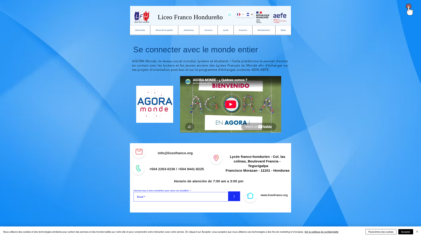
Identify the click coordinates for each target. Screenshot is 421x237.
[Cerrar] (417, 231)
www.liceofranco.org (274, 195)
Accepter (405, 231)
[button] (208, 30)
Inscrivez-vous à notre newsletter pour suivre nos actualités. (161, 190)
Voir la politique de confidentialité (321, 231)
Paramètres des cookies (381, 231)
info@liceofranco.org (175, 153)
